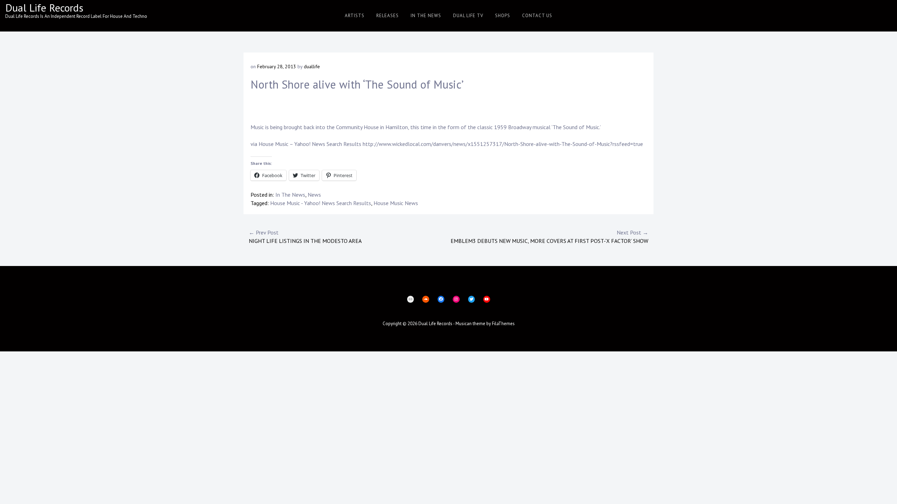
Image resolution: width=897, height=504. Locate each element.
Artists (354, 16)
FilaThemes (503, 324)
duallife (312, 66)
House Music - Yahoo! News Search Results (320, 203)
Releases (387, 16)
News (314, 194)
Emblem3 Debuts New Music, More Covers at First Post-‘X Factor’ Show (549, 236)
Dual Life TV (468, 16)
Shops (502, 16)
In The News (426, 16)
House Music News (396, 203)
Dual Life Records (44, 7)
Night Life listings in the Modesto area (305, 236)
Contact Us (537, 16)
